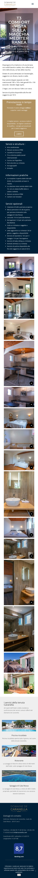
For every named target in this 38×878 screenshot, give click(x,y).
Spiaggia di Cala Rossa (19, 786)
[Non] (35, 871)
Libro (19, 134)
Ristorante (19, 760)
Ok (19, 875)
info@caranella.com (20, 832)
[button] (19, 267)
